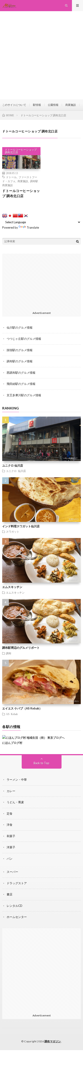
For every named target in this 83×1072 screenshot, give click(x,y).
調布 (8, 653)
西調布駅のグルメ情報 (21, 372)
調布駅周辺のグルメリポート (21, 647)
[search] (77, 241)
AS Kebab (12, 714)
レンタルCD (14, 905)
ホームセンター (17, 917)
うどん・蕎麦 (15, 802)
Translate (33, 227)
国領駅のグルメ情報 (20, 350)
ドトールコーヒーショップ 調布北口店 (21, 151)
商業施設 (70, 104)
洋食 (9, 824)
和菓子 (11, 836)
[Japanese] (10, 215)
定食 (9, 813)
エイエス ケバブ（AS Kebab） (22, 708)
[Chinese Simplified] (15, 215)
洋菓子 (11, 847)
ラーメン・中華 (17, 779)
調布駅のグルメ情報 (20, 361)
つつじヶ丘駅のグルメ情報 (24, 338)
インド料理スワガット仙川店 (21, 526)
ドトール (11, 177)
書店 (9, 894)
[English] (4, 215)
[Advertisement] (41, 55)
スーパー (12, 872)
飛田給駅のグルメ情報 (21, 384)
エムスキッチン (12, 587)
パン (9, 858)
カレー (11, 791)
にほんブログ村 (12, 743)
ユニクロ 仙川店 (12, 465)
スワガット (12, 531)
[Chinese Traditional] (20, 215)
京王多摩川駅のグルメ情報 (24, 395)
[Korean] (25, 215)
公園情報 (53, 104)
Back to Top (41, 763)
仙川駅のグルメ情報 (20, 327)
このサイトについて (14, 104)
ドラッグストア (17, 883)
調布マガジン (52, 1041)
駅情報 (37, 104)
